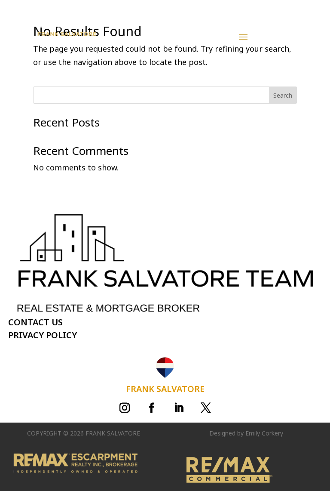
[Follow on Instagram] (124, 408)
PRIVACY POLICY (42, 335)
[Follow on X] (206, 408)
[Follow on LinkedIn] (178, 408)
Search (282, 95)
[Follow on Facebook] (151, 408)
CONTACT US (35, 322)
